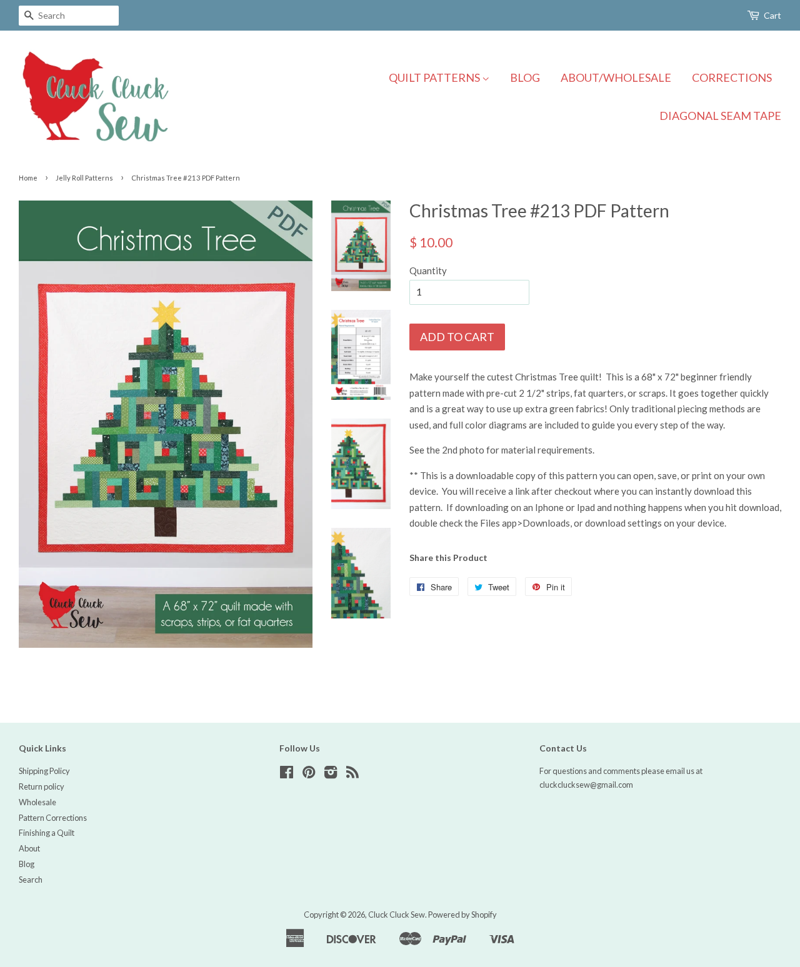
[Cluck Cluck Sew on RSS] (352, 775)
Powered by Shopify (462, 915)
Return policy (41, 786)
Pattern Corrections (53, 818)
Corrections (732, 77)
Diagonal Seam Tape (720, 115)
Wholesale (37, 802)
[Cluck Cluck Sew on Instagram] (331, 775)
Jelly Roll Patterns (84, 178)
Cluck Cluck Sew (396, 915)
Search (30, 880)
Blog (525, 77)
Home (28, 178)
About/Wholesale (616, 77)
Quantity (428, 270)
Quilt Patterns (435, 77)
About (29, 848)
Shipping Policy (44, 771)
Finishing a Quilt (46, 833)
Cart (772, 15)
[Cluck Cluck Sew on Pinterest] (309, 775)
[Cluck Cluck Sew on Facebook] (286, 775)
